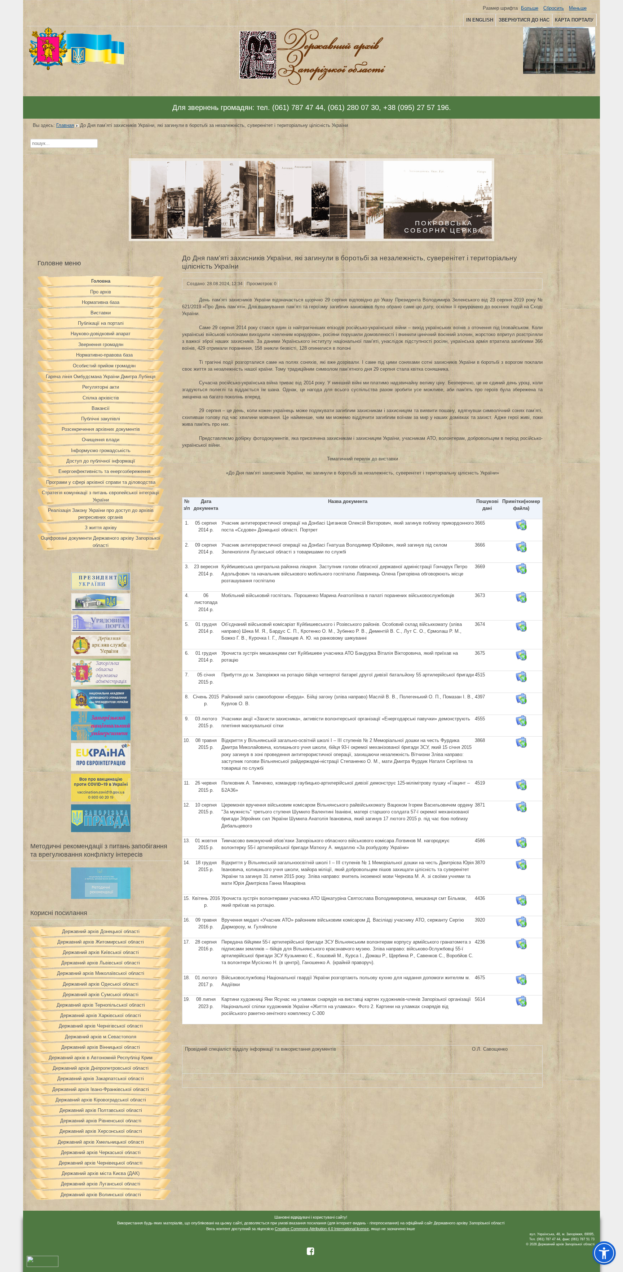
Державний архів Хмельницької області (101, 1142)
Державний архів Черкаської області (101, 1152)
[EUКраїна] (101, 769)
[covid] (101, 800)
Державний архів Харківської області (100, 1015)
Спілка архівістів (101, 398)
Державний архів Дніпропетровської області (101, 1068)
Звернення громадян (100, 344)
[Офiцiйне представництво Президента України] (101, 588)
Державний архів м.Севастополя (100, 1036)
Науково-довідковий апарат (101, 333)
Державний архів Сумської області (100, 994)
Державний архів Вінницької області (100, 1047)
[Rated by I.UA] (42, 1266)
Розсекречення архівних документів (101, 429)
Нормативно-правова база (104, 355)
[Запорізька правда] (101, 830)
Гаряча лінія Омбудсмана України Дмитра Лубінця (100, 376)
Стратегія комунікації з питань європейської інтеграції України (100, 496)
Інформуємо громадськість (101, 450)
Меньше (578, 8)
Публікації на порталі (101, 323)
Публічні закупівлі (100, 418)
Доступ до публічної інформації (100, 461)
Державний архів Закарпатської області (100, 1078)
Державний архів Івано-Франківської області (100, 1089)
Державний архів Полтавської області (100, 1110)
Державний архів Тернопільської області (101, 1005)
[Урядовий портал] (101, 630)
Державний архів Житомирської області (100, 942)
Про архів (100, 292)
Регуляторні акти (100, 387)
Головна (100, 281)
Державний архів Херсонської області (100, 1131)
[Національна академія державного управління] (101, 707)
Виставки (100, 312)
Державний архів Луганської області (100, 1184)
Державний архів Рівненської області (100, 1120)
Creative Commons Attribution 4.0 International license (322, 1229)
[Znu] (101, 738)
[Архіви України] (101, 654)
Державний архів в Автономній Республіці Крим (101, 1057)
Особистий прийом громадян (104, 365)
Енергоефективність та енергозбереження (104, 471)
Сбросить (553, 8)
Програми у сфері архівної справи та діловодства (100, 482)
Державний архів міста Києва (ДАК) (101, 1173)
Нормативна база (100, 302)
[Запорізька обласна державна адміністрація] (101, 685)
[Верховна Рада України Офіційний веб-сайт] (101, 609)
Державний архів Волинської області (101, 1194)
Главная (65, 125)
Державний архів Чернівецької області (100, 1163)
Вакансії (101, 408)
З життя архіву (101, 527)
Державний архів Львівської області (100, 963)
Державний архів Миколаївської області (100, 973)
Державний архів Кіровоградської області (101, 1100)
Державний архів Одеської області (100, 984)
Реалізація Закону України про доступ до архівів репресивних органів (101, 514)
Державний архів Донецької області (101, 931)
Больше (529, 8)
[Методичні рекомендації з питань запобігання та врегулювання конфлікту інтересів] (101, 897)
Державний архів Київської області (101, 952)
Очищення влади (100, 439)
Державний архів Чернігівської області (101, 1026)
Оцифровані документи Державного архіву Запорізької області (100, 541)
